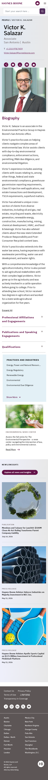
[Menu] (45, 3)
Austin (26, 42)
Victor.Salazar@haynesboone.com (19, 53)
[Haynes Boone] (12, 3)
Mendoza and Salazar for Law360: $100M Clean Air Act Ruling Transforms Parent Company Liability (22, 530)
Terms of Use (10, 694)
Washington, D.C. (32, 752)
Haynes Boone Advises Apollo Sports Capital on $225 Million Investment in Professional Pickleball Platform (23, 656)
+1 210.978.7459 (14, 48)
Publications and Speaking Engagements (19, 334)
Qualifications (11, 347)
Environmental (13, 380)
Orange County (31, 729)
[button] (33, 64)
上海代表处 (25, 694)
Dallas (6, 733)
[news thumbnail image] (24, 502)
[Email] (13, 64)
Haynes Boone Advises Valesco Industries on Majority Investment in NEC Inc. (23, 593)
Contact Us (9, 691)
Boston (7, 721)
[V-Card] (27, 64)
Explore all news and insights (17, 472)
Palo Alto (28, 733)
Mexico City (29, 718)
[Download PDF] (20, 64)
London (7, 752)
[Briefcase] (37, 3)
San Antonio (11, 42)
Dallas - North (9, 737)
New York (29, 721)
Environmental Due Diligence (20, 385)
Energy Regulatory (15, 370)
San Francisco (30, 741)
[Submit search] (42, 11)
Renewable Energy (15, 375)
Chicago (7, 729)
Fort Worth (8, 745)
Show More (12, 397)
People (6, 20)
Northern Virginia (32, 725)
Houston (7, 749)
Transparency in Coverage (16, 698)
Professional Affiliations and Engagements (18, 319)
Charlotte (8, 725)
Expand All (7, 310)
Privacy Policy (24, 691)
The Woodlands (31, 749)
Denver (7, 741)
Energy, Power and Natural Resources (24, 365)
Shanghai (29, 745)
